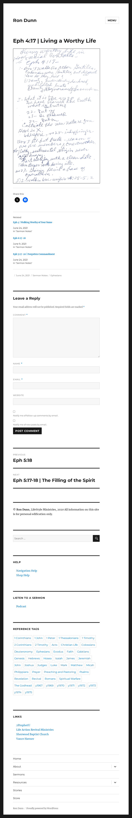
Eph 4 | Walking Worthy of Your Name (32, 222)
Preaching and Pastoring (60, 672)
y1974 (17, 692)
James (70, 658)
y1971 (71, 685)
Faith (70, 651)
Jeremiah (84, 658)
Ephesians (56, 275)
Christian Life (69, 644)
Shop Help (22, 575)
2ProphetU (23, 725)
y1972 (81, 685)
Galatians (83, 651)
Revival (36, 678)
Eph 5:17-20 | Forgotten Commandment (34, 254)
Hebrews (34, 658)
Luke (54, 665)
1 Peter (50, 638)
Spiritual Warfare (69, 678)
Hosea (47, 658)
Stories (17, 790)
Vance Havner (25, 738)
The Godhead (23, 685)
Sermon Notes (40, 275)
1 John (39, 638)
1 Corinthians (22, 638)
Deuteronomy (23, 651)
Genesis (19, 658)
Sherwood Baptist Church (32, 734)
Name (17, 363)
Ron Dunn (25, 20)
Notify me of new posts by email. (30, 424)
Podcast (21, 606)
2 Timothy (41, 644)
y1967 (38, 685)
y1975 (28, 692)
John (17, 665)
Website (18, 395)
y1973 (92, 685)
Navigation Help (26, 570)
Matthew (77, 665)
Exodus (58, 651)
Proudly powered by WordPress (42, 808)
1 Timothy (88, 638)
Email (18, 379)
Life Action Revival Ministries (35, 729)
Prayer (36, 672)
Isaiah (59, 658)
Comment (20, 315)
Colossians (88, 644)
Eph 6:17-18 (19, 238)
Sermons (19, 774)
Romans (50, 678)
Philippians (21, 672)
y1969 (49, 685)
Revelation (21, 678)
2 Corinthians (22, 644)
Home (17, 758)
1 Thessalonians (68, 638)
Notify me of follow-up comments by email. (35, 415)
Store (16, 798)
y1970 (60, 685)
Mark (64, 665)
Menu (112, 20)
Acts (54, 644)
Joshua (29, 665)
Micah (90, 665)
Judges (42, 665)
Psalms (84, 672)
